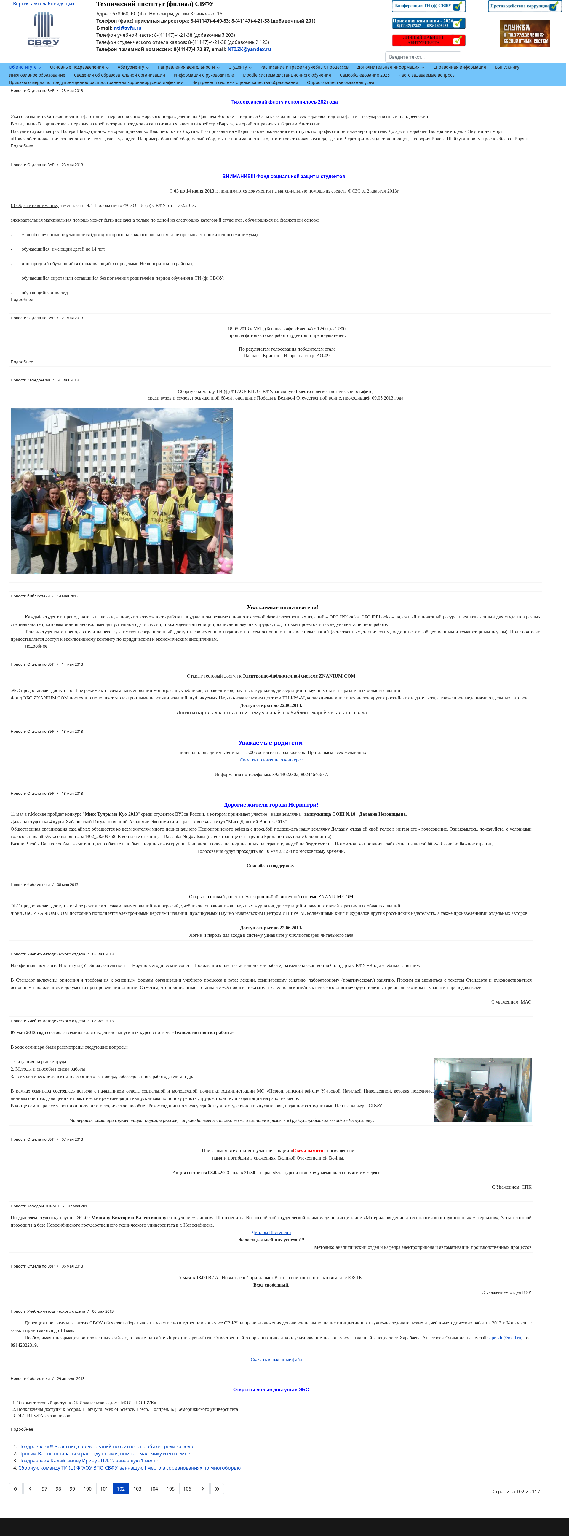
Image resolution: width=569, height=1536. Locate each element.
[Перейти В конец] (217, 1488)
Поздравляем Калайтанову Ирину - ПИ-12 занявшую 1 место (88, 1460)
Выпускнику (507, 67)
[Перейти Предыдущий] (30, 1488)
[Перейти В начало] (16, 1488)
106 (187, 1489)
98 (58, 1489)
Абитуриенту (131, 67)
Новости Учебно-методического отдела (48, 954)
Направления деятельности (186, 67)
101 (104, 1489)
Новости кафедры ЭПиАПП (36, 1206)
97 (44, 1489)
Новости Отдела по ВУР (33, 90)
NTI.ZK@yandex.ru (249, 49)
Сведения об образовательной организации (119, 75)
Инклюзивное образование (37, 75)
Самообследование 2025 (365, 75)
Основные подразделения (77, 67)
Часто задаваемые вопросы (427, 75)
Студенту (237, 67)
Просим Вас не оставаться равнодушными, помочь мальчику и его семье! (104, 1453)
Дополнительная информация (388, 67)
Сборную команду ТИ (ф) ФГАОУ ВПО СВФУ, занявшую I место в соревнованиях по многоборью (129, 1468)
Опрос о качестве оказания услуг (341, 82)
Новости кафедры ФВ (30, 380)
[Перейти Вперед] (203, 1488)
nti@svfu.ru (128, 28)
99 (72, 1489)
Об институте (22, 67)
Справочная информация (459, 67)
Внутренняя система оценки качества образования (245, 82)
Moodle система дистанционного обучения (287, 75)
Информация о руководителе (204, 75)
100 (88, 1489)
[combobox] (423, 57)
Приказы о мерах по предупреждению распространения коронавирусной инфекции (96, 82)
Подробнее (22, 146)
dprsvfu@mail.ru (505, 1337)
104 (154, 1489)
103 (137, 1489)
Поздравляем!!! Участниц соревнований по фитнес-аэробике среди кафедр (105, 1446)
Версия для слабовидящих (43, 3)
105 (171, 1489)
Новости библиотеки (30, 596)
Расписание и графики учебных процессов (304, 67)
